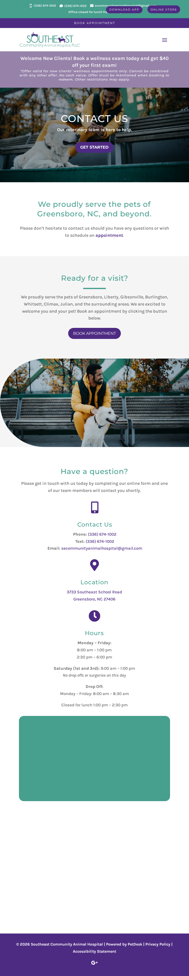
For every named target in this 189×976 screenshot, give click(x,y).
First (69, 736)
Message (35, 776)
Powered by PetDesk (124, 944)
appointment (109, 235)
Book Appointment (94, 23)
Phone (32, 757)
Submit (38, 785)
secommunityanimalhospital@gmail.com (101, 548)
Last (69, 743)
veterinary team (82, 129)
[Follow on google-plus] (94, 963)
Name (33, 729)
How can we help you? (49, 769)
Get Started (94, 147)
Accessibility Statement (94, 951)
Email (33, 750)
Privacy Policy (157, 944)
